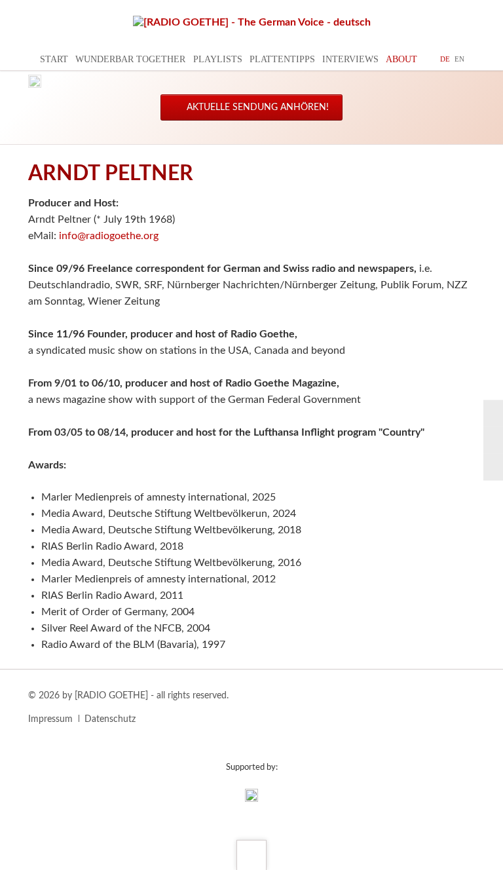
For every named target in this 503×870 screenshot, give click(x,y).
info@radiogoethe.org (108, 236)
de (445, 59)
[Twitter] (493, 439)
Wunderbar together (130, 59)
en (459, 59)
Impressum (50, 719)
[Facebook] (493, 413)
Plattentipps (282, 59)
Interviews (350, 59)
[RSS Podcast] (493, 466)
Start (54, 59)
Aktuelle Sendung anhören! (256, 107)
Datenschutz (110, 719)
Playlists (217, 59)
